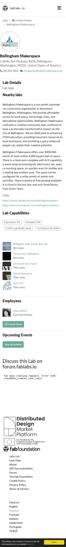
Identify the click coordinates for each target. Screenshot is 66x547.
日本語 (13, 531)
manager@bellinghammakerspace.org (42, 71)
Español (14, 510)
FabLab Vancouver (22, 273)
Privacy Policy (17, 485)
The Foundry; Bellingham (26, 254)
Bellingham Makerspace (21, 24)
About (13, 464)
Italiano (13, 518)
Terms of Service (19, 489)
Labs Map (15, 460)
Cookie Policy (17, 480)
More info (30, 544)
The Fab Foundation (21, 476)
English (13, 506)
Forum (13, 472)
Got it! (54, 542)
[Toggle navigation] (59, 8)
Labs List (14, 456)
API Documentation (21, 468)
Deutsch (14, 502)
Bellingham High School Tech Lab (30, 244)
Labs (5, 20)
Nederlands (16, 523)
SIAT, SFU (18, 283)
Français (14, 514)
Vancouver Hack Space (25, 264)
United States (23, 20)
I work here (14, 324)
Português (15, 527)
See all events (13, 344)
